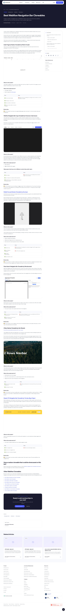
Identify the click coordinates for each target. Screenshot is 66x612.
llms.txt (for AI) (46, 588)
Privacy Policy (6, 604)
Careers (25, 582)
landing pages (13, 92)
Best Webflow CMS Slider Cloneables (11, 480)
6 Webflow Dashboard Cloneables (11, 487)
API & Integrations (6, 574)
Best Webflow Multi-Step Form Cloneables (12, 482)
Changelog (25, 584)
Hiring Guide (46, 578)
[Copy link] (58, 55)
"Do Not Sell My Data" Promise (29, 595)
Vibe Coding (46, 567)
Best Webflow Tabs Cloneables (10, 479)
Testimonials (26, 569)
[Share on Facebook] (51, 55)
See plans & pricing (19, 506)
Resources (38, 2)
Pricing (33, 2)
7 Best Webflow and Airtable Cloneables (12, 484)
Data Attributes (46, 574)
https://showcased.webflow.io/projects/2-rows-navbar (13, 330)
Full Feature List (6, 567)
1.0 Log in (5, 590)
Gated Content (6, 571)
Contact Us (27, 589)
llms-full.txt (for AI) (47, 590)
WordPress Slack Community (49, 581)
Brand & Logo (26, 586)
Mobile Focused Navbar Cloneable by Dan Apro (16, 192)
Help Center (47, 69)
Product (20, 2)
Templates (47, 65)
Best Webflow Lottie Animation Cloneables (12, 488)
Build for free (59, 2)
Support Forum (46, 583)
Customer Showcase (48, 63)
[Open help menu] (63, 609)
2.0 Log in (5, 588)
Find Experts (47, 66)
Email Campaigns (6, 578)
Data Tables (5, 576)
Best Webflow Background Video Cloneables (12, 477)
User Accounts (6, 569)
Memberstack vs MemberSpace (29, 574)
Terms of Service (11, 604)
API (43, 2)
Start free (28, 506)
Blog (4, 9)
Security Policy (22, 604)
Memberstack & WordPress (8, 583)
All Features (47, 62)
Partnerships (27, 588)
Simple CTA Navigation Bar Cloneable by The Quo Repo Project (19, 398)
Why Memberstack (27, 571)
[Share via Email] (56, 55)
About (25, 581)
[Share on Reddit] (53, 55)
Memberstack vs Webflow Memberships (30, 576)
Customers (27, 2)
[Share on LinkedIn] (49, 55)
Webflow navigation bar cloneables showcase (32, 466)
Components (46, 571)
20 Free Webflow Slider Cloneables (11, 490)
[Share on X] (46, 55)
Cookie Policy (17, 604)
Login (54, 2)
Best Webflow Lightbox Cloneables (11, 485)
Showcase (25, 567)
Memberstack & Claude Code (8, 581)
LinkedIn (25, 593)
